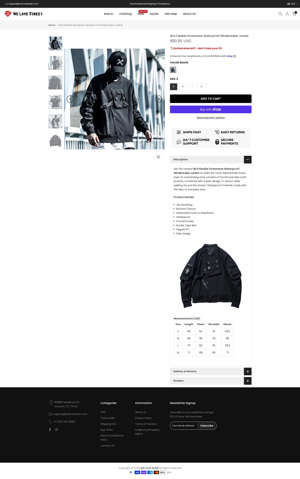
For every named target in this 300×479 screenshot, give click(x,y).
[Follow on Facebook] (50, 429)
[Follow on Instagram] (56, 429)
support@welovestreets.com (24, 3)
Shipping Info (108, 424)
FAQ (103, 412)
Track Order (108, 418)
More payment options (211, 117)
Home (51, 25)
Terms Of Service (145, 424)
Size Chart (107, 430)
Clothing (125, 14)
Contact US (107, 445)
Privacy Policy (143, 418)
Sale (142, 14)
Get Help (171, 14)
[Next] (158, 99)
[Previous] (70, 99)
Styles (154, 14)
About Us (189, 14)
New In (108, 14)
